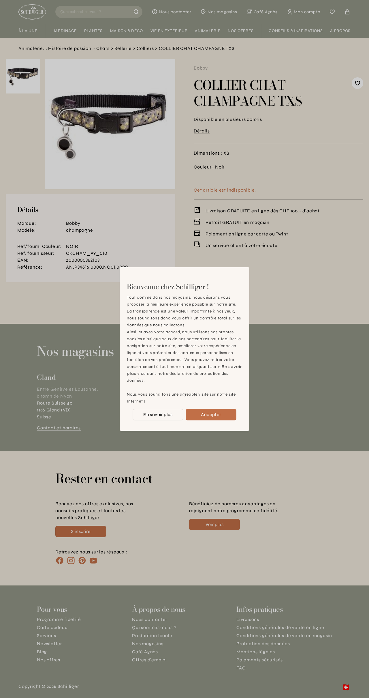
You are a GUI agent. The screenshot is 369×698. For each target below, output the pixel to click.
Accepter (211, 414)
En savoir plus (158, 414)
